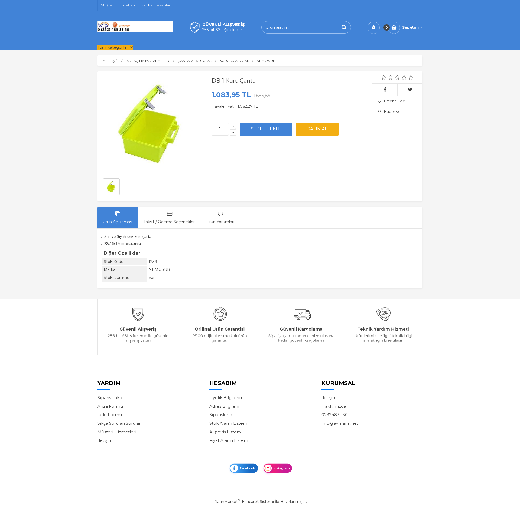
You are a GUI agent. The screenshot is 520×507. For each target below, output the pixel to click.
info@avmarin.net (339, 423)
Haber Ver (393, 111)
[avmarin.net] (135, 30)
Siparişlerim (221, 414)
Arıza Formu (110, 406)
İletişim (105, 440)
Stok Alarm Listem (228, 423)
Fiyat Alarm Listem (228, 440)
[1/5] (384, 77)
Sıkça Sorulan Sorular (119, 423)
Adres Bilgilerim (225, 406)
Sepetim (410, 27)
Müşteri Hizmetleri (117, 431)
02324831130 (334, 414)
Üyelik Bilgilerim (226, 397)
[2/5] (387, 77)
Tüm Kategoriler (113, 47)
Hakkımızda (333, 406)
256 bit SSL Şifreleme (222, 29)
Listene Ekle (394, 101)
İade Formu (110, 414)
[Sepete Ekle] (266, 129)
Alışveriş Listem (225, 431)
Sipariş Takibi (111, 397)
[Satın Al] (317, 129)
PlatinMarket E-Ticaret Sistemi (243, 501)
